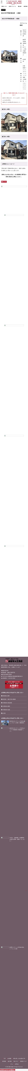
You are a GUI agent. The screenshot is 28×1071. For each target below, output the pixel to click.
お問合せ (17, 1064)
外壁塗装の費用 (6, 706)
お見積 (3, 713)
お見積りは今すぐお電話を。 (7, 1069)
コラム (11, 1064)
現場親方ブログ (23, 1061)
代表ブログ (15, 1061)
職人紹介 (20, 6)
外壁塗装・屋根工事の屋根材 (9, 699)
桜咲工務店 (11, 1066)
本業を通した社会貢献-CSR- (19, 1058)
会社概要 (9, 1058)
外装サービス (4, 6)
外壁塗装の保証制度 (7, 702)
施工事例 (25, 6)
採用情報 (4, 1061)
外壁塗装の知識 (6, 709)
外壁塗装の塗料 (6, 695)
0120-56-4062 (11, 678)
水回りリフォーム (12, 6)
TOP (5, 1058)
